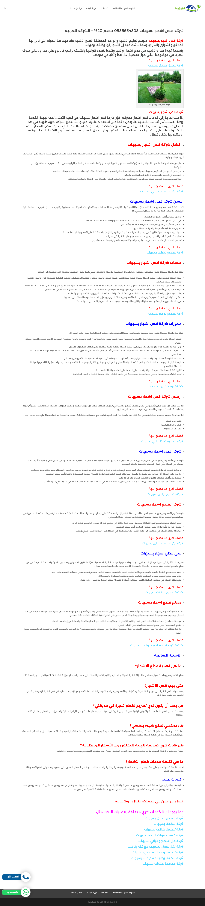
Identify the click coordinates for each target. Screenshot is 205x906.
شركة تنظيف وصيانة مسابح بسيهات (158, 852)
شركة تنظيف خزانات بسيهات (164, 829)
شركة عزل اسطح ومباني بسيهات (161, 841)
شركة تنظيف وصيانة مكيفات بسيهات (157, 858)
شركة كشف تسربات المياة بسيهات (160, 835)
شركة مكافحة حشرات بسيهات (163, 863)
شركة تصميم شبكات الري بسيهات (162, 441)
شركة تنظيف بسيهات (169, 824)
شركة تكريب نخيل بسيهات (166, 386)
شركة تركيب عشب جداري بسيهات (163, 543)
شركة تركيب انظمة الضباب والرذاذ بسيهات (156, 645)
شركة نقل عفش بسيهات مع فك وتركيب (156, 846)
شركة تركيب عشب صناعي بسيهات (162, 191)
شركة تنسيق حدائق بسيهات (166, 65)
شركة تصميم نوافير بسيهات (166, 313)
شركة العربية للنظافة (98, 901)
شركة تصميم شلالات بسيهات (165, 252)
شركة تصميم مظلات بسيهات (164, 592)
